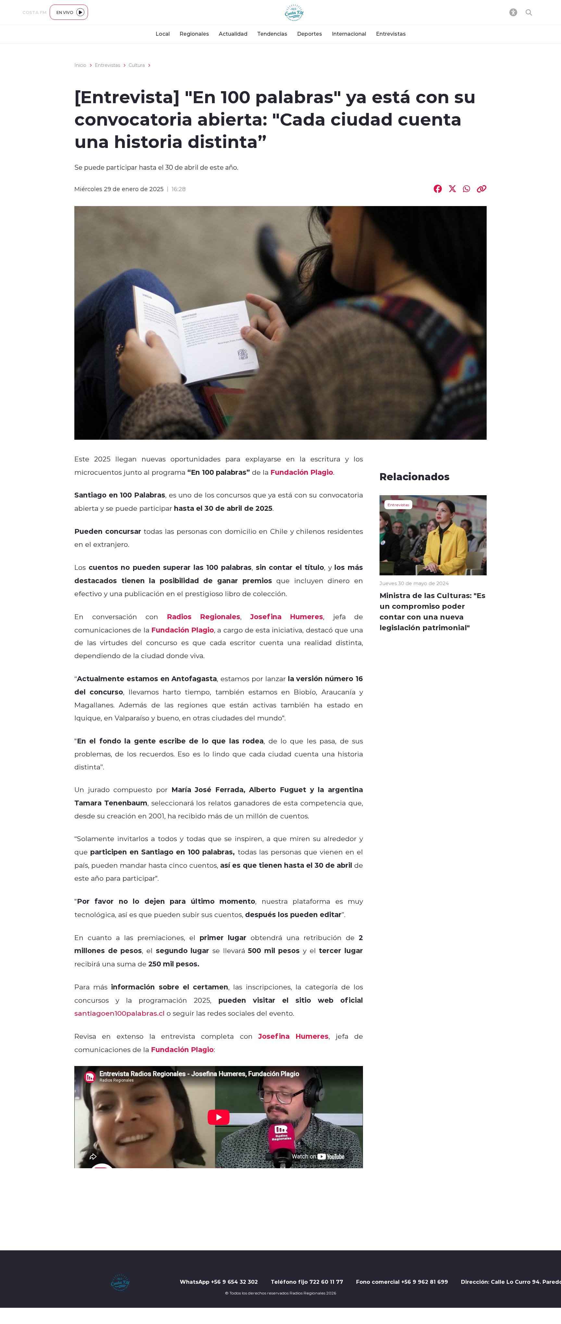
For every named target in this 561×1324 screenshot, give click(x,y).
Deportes (309, 33)
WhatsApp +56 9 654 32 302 (219, 1281)
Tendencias (272, 33)
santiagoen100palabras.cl (119, 1013)
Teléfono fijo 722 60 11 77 (307, 1281)
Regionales (194, 33)
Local (163, 33)
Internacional (349, 33)
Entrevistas (391, 33)
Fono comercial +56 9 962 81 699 (402, 1281)
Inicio (80, 65)
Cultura (137, 65)
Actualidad (233, 33)
